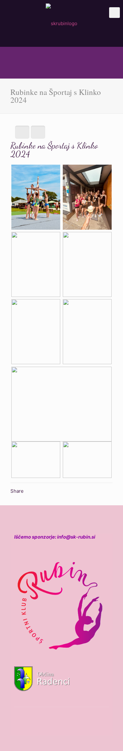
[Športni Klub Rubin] (61, 23)
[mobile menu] (114, 12)
